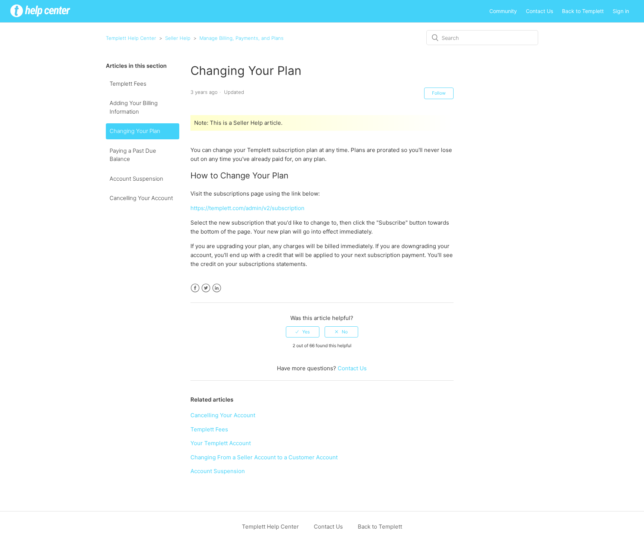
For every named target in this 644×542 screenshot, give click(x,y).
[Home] (40, 18)
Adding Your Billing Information (134, 107)
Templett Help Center (131, 38)
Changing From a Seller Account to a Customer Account (264, 457)
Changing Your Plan (135, 130)
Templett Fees (128, 83)
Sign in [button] (621, 11)
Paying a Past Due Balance (133, 155)
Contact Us (539, 11)
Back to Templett (583, 11)
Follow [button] (439, 93)
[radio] (302, 331)
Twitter (206, 288)
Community (503, 11)
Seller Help (177, 38)
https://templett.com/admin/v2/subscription (247, 208)
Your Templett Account (220, 443)
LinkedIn (216, 288)
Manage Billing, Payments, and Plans (241, 38)
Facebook (195, 288)
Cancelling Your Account (141, 198)
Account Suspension (136, 178)
